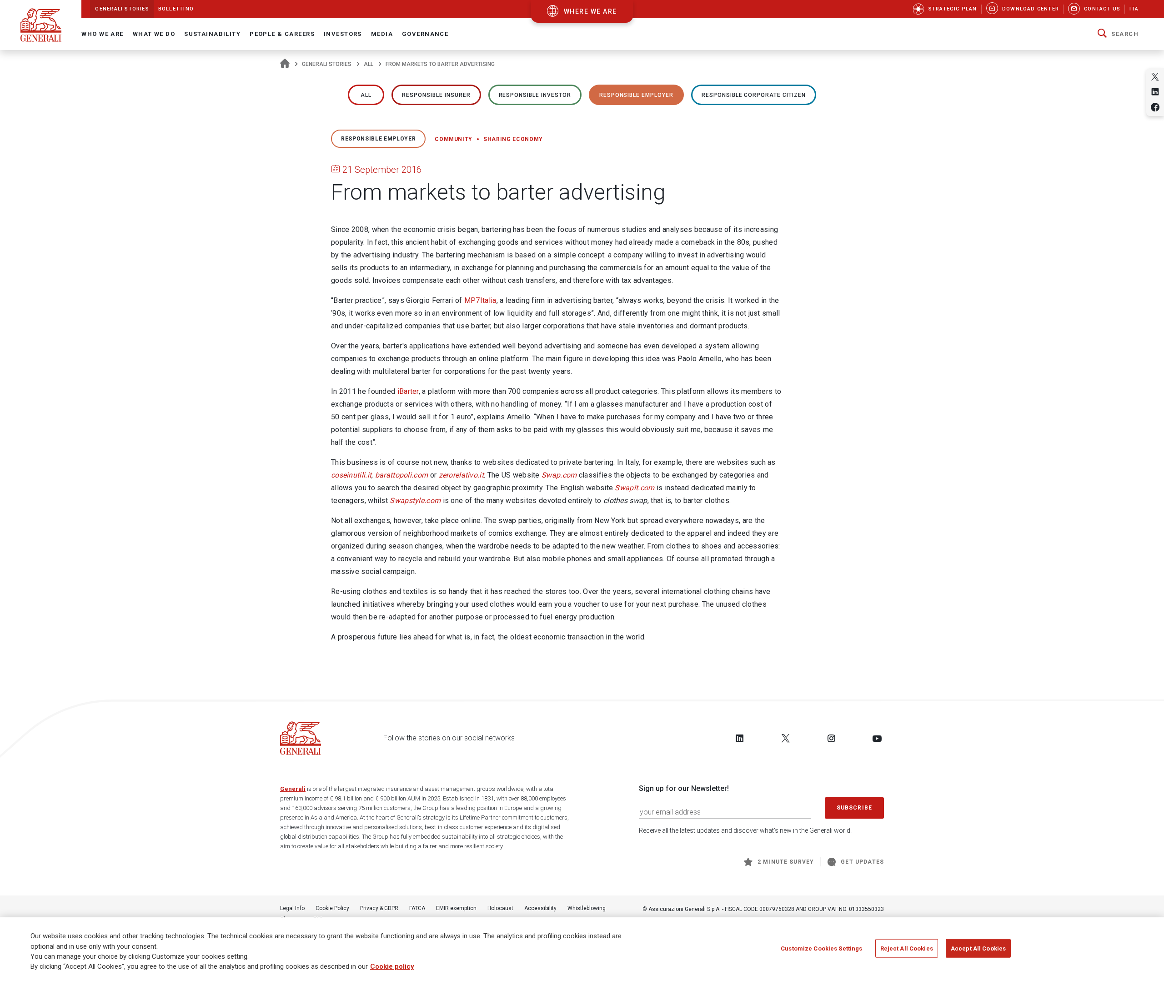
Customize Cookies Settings (821, 948)
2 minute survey (786, 862)
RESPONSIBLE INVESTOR (535, 95)
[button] (1118, 34)
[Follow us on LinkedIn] (740, 738)
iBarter (408, 391)
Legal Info (292, 908)
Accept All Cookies (978, 948)
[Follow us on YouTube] (877, 738)
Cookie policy (392, 967)
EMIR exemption (456, 908)
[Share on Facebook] (1155, 107)
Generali (293, 788)
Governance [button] (425, 33)
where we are (590, 11)
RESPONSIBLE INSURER (436, 95)
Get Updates (862, 862)
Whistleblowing (586, 908)
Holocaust (500, 908)
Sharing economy (513, 139)
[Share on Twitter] (1155, 76)
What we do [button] (154, 33)
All (368, 64)
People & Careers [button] (282, 33)
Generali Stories (326, 64)
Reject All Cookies (906, 948)
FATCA (417, 908)
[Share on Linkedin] (1155, 91)
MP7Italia (480, 300)
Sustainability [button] (212, 33)
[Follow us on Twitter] (786, 738)
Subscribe (854, 808)
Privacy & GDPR (379, 908)
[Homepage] (285, 64)
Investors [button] (343, 33)
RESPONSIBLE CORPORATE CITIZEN (754, 95)
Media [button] (382, 33)
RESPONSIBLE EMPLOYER (636, 95)
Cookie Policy (332, 908)
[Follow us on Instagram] (831, 738)
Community (453, 139)
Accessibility (540, 908)
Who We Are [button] (102, 33)
